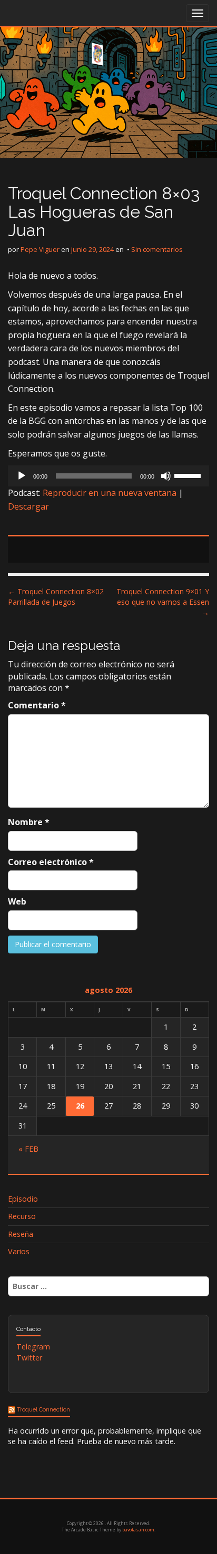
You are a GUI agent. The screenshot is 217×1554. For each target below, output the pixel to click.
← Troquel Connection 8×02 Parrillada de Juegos (56, 596)
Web (17, 901)
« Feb (28, 1149)
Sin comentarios (157, 249)
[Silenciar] (166, 476)
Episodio (23, 1199)
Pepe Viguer (40, 249)
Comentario (37, 705)
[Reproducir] (21, 476)
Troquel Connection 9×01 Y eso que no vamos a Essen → (162, 601)
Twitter (29, 1358)
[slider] (189, 474)
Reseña (20, 1234)
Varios (18, 1251)
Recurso (22, 1216)
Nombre (29, 822)
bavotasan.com (138, 1529)
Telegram (33, 1347)
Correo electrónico (51, 862)
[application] (108, 475)
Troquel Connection (43, 1409)
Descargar (28, 506)
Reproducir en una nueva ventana (109, 493)
